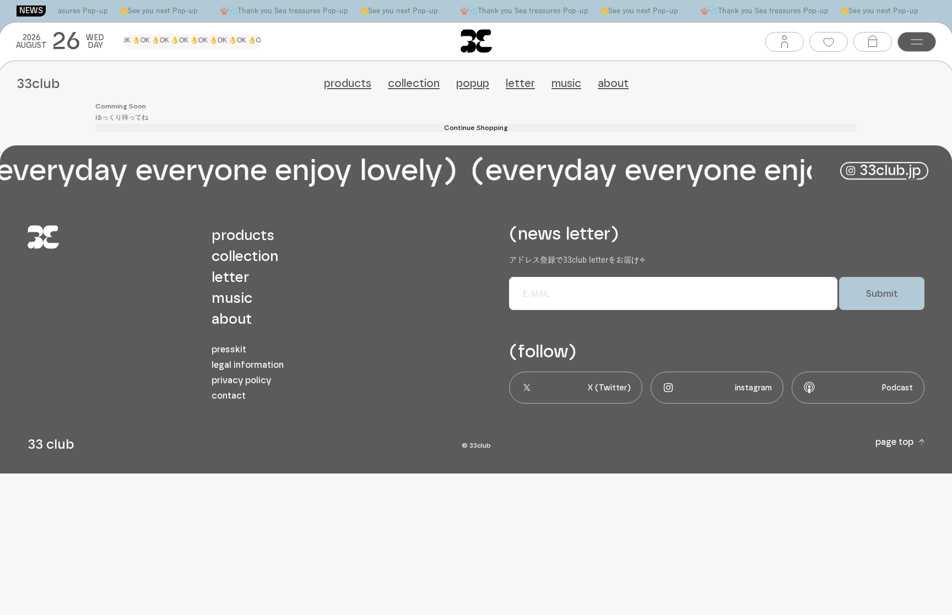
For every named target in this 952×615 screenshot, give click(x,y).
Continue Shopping (476, 127)
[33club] (476, 41)
